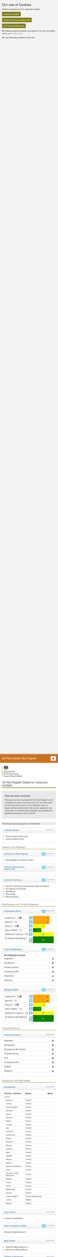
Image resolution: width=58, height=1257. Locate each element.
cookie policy (16, 33)
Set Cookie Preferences (14, 25)
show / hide (50, 830)
